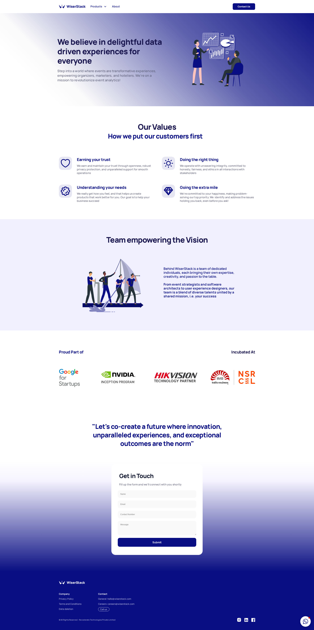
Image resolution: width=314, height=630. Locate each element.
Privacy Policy (66, 598)
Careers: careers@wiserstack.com (116, 603)
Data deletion (66, 608)
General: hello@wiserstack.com (114, 598)
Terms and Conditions (70, 603)
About (116, 6)
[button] (305, 621)
